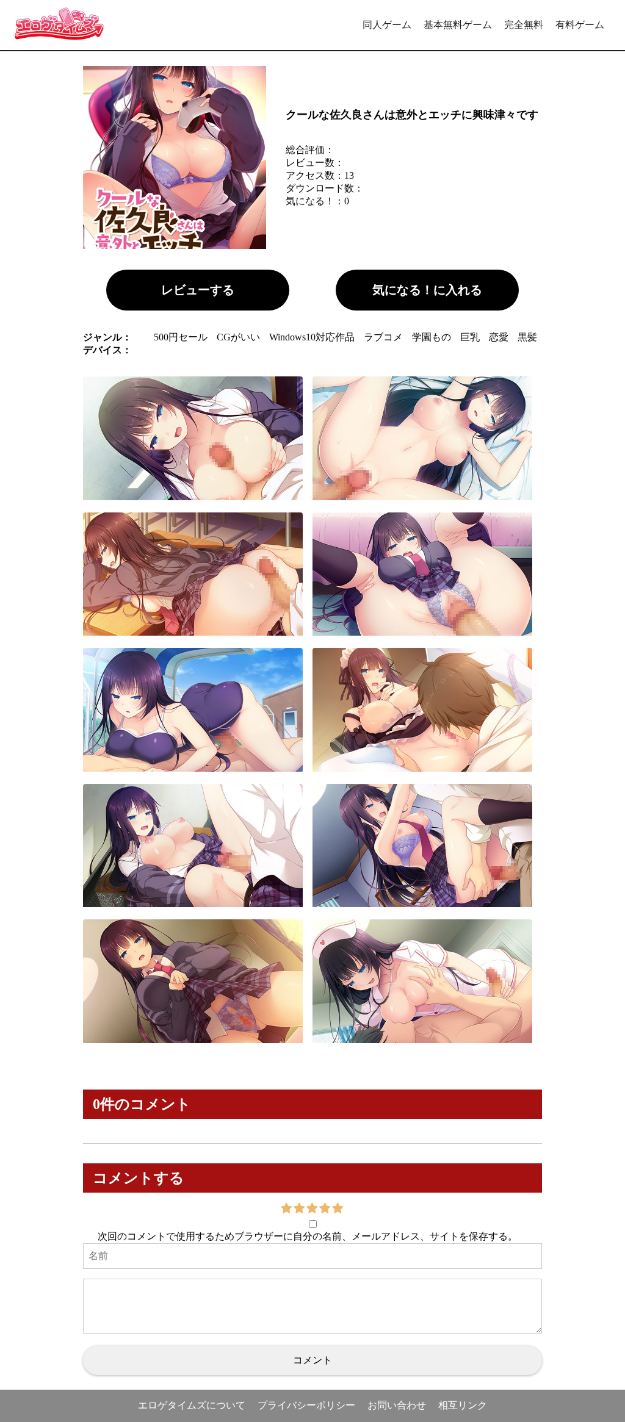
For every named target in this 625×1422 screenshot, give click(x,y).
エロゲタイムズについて (191, 1405)
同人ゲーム (387, 25)
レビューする (197, 289)
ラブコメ (383, 337)
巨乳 (470, 337)
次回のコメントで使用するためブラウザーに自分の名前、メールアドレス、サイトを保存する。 (308, 1236)
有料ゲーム (579, 25)
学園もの (431, 337)
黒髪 (527, 337)
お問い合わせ (396, 1405)
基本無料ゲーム (458, 25)
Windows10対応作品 (312, 337)
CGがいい (238, 337)
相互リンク (462, 1405)
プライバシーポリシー (306, 1405)
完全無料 (523, 25)
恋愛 (498, 337)
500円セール (181, 337)
